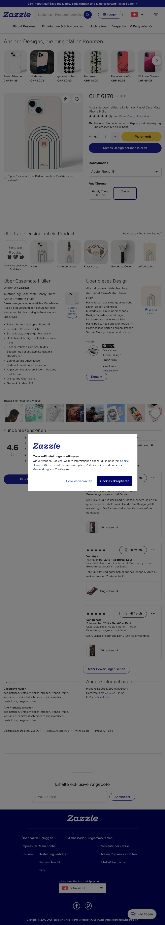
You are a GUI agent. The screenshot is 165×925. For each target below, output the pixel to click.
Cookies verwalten (79, 481)
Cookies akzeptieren (114, 481)
